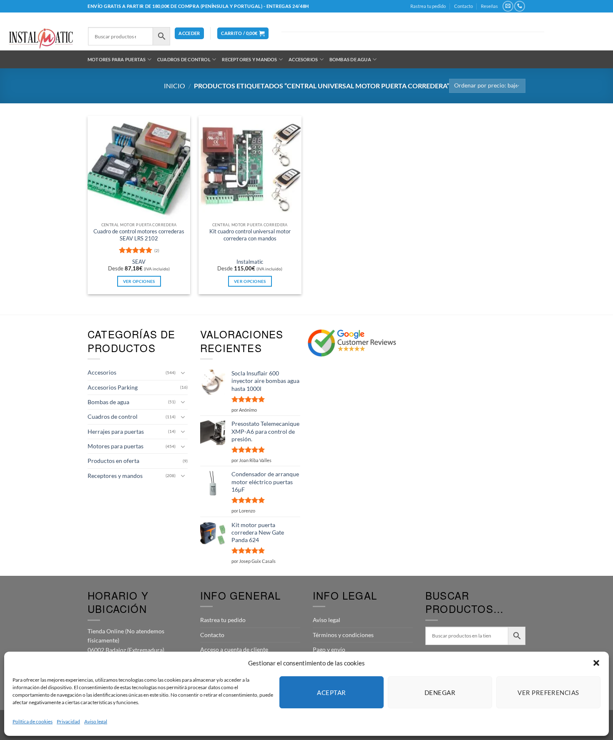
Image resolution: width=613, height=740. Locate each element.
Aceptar (331, 692)
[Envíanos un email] (507, 6)
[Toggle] (183, 373)
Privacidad (68, 721)
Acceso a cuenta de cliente (234, 649)
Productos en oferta (113, 460)
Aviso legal (95, 721)
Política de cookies (33, 721)
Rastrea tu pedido (428, 6)
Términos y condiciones (343, 634)
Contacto (463, 6)
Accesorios (303, 59)
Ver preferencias (548, 692)
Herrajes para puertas (116, 431)
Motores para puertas (117, 59)
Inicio (174, 86)
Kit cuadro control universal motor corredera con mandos (250, 234)
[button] (596, 663)
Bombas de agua (350, 59)
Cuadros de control (184, 59)
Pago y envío (329, 649)
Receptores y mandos (249, 59)
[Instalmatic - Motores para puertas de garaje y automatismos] (40, 38)
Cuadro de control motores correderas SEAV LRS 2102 (138, 234)
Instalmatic (249, 262)
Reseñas (489, 6)
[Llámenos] (519, 6)
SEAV (139, 262)
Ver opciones (139, 281)
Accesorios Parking (113, 387)
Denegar (440, 692)
